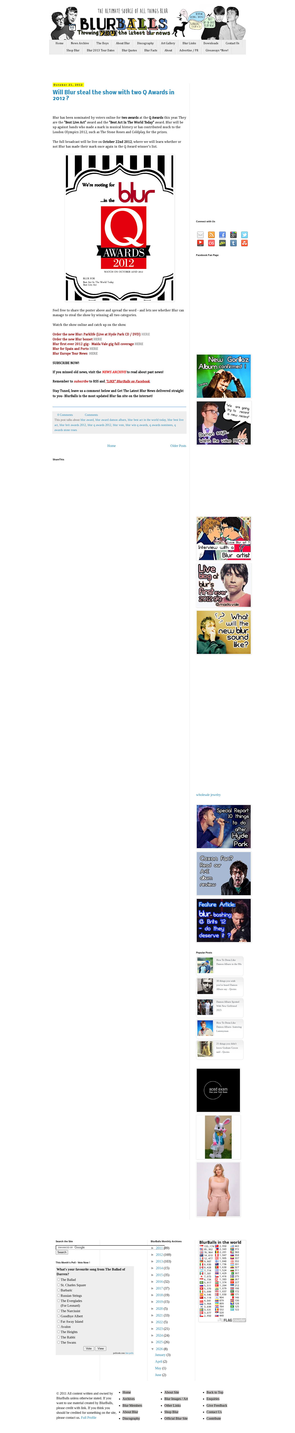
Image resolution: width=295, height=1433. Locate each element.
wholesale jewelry (208, 795)
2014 (160, 1268)
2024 (160, 1335)
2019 (160, 1302)
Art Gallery (168, 43)
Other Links (172, 1405)
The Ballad (68, 1279)
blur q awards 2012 (99, 425)
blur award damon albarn (110, 419)
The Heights (69, 1332)
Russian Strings (71, 1295)
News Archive (80, 43)
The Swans (68, 1342)
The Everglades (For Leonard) (71, 1303)
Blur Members (132, 1405)
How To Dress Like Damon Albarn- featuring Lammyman (229, 1026)
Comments (91, 415)
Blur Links (189, 43)
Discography (145, 43)
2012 (160, 1254)
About (168, 50)
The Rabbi (68, 1337)
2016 (160, 1281)
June (158, 1375)
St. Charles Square (73, 1285)
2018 (160, 1295)
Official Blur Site (176, 1418)
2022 (160, 1322)
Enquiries (212, 1399)
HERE (98, 339)
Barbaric (66, 1290)
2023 (160, 1328)
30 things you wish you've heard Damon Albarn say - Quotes (226, 985)
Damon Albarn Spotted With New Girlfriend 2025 (227, 1006)
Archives (128, 1399)
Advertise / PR (188, 50)
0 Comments (65, 415)
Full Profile (88, 1417)
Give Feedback (216, 1405)
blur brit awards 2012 (73, 425)
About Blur (123, 43)
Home (59, 43)
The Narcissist (70, 1311)
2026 (160, 1349)
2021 (160, 1315)
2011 (160, 1248)
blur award (87, 419)
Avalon (66, 1327)
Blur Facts (150, 50)
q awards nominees (161, 425)
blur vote (118, 425)
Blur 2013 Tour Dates (100, 50)
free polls (129, 1353)
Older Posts (178, 446)
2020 (160, 1308)
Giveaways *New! (217, 50)
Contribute (213, 1418)
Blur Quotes (129, 50)
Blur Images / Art (176, 1399)
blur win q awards (137, 425)
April (159, 1361)
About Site (171, 1392)
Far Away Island (72, 1321)
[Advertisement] (134, 70)
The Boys (102, 43)
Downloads (210, 43)
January (161, 1355)
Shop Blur (73, 50)
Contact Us (232, 43)
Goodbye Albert (72, 1316)
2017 (160, 1288)
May (158, 1368)
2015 (160, 1275)
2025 (160, 1342)
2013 (160, 1261)
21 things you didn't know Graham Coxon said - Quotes (227, 1047)
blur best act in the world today (147, 419)
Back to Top (214, 1392)
